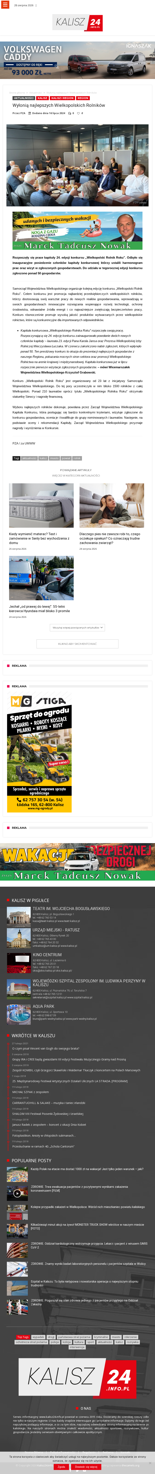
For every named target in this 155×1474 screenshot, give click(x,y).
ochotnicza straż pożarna (31, 1342)
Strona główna (17, 92)
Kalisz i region (62, 98)
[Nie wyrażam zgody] (150, 1463)
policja (55, 1342)
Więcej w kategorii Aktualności (76, 475)
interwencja (77, 1347)
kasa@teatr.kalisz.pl (45, 921)
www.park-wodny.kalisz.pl (81, 1018)
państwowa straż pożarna (74, 1337)
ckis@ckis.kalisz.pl (44, 970)
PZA (22, 113)
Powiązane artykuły (76, 470)
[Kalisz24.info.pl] (77, 14)
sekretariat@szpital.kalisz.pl (50, 997)
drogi (51, 1337)
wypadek (38, 1337)
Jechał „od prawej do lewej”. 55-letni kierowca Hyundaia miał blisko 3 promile (39, 608)
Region (83, 98)
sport (90, 1342)
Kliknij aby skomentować (77, 643)
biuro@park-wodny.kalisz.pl (49, 1018)
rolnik (77, 458)
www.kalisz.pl (69, 945)
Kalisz (42, 98)
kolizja (67, 1342)
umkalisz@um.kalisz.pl (47, 945)
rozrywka (132, 1342)
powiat (66, 458)
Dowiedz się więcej (86, 1466)
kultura (79, 1342)
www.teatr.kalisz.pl (69, 921)
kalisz (43, 458)
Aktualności (35, 92)
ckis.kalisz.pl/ (64, 970)
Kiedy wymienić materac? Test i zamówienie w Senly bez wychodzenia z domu (39, 538)
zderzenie (130, 1337)
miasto (54, 458)
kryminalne (101, 1337)
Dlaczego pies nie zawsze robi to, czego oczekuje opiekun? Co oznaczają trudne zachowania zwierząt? (110, 538)
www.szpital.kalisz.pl (79, 997)
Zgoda (61, 1466)
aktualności (29, 458)
